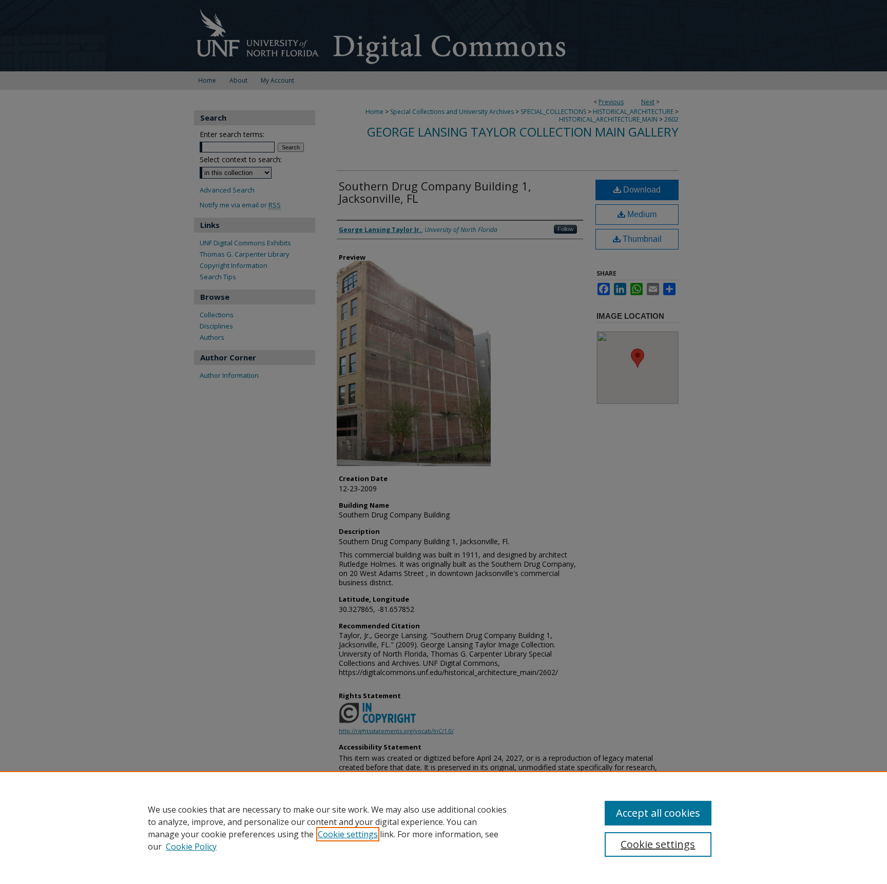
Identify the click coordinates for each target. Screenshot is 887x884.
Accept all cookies (658, 813)
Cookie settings (348, 834)
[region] (443, 827)
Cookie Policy (191, 846)
